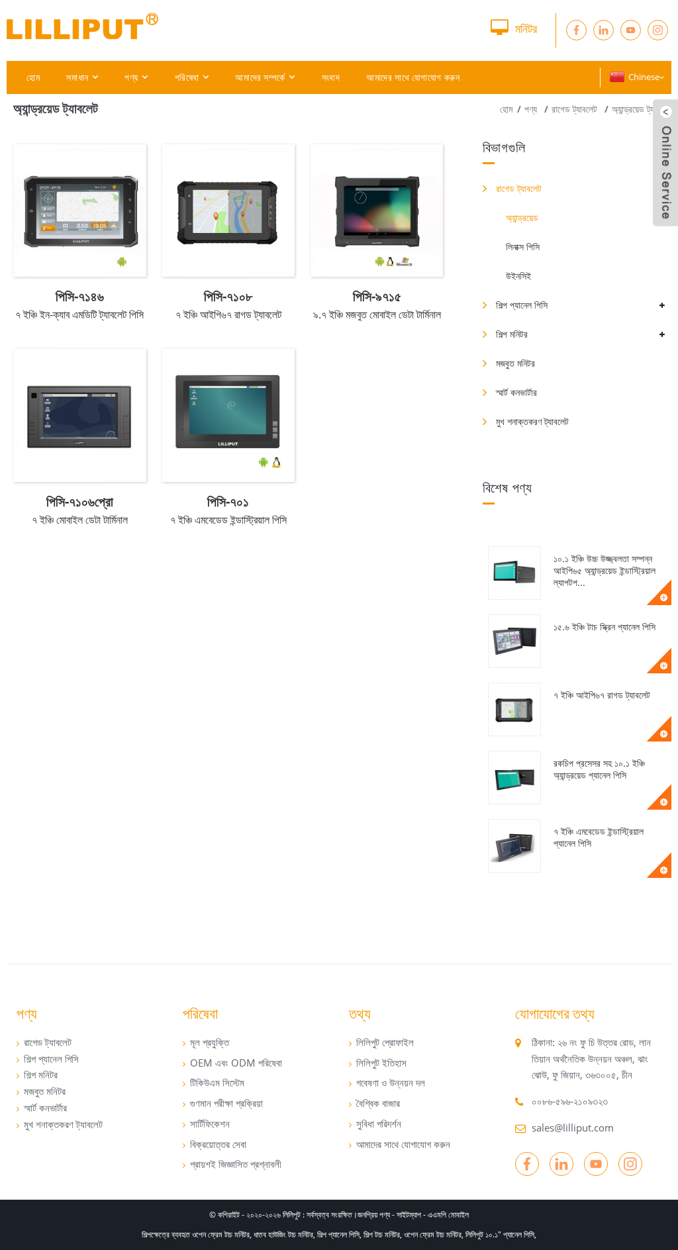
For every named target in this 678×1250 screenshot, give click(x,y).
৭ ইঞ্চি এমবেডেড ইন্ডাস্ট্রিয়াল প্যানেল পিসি (599, 837)
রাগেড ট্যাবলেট (574, 109)
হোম (33, 77)
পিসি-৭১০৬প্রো (79, 501)
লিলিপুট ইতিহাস (381, 1062)
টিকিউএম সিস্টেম (217, 1082)
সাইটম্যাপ (409, 1214)
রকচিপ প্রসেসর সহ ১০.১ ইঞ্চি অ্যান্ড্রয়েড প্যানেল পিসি (599, 769)
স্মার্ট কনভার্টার (516, 392)
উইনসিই (518, 275)
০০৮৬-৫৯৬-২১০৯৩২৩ (570, 1101)
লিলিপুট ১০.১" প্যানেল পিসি (499, 1234)
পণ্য (131, 77)
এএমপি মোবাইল (448, 1214)
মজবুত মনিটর (515, 363)
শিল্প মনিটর (512, 334)
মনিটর (526, 28)
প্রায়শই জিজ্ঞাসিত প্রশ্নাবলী (235, 1164)
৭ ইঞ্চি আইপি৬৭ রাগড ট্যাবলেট (602, 695)
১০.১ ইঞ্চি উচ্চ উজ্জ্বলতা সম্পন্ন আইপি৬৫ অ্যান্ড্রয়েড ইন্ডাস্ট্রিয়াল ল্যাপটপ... (604, 570)
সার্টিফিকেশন (210, 1123)
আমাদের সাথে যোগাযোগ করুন (413, 77)
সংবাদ (331, 77)
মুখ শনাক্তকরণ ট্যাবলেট (532, 421)
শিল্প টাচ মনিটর (381, 1234)
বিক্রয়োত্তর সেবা (218, 1144)
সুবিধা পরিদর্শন (378, 1123)
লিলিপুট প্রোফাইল (385, 1042)
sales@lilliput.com (573, 1127)
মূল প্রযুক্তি (209, 1042)
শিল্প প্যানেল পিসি (522, 305)
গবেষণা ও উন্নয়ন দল (390, 1082)
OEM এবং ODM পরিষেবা (236, 1062)
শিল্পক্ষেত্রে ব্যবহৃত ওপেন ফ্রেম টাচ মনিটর (196, 1234)
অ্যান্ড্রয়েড (522, 217)
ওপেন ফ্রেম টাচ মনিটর (432, 1234)
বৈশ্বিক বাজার (378, 1103)
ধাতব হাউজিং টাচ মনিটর (283, 1234)
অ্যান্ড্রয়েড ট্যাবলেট (641, 109)
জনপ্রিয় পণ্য (374, 1214)
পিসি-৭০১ (228, 501)
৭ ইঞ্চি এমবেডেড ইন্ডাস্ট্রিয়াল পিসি (228, 519)
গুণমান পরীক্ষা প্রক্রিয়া (226, 1103)
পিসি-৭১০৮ (228, 296)
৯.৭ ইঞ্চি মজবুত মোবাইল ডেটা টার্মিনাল (377, 314)
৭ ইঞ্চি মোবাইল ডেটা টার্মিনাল (80, 519)
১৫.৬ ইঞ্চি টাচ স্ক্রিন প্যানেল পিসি (604, 626)
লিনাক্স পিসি (523, 246)
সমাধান (77, 77)
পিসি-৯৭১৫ (377, 296)
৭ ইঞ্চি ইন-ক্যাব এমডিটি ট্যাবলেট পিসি (79, 314)
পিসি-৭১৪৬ (80, 296)
